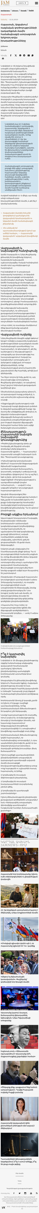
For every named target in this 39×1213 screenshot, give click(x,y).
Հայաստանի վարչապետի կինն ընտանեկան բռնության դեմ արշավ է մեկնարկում (18, 1125)
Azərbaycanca (5, 10)
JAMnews (4, 46)
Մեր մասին (20, 1173)
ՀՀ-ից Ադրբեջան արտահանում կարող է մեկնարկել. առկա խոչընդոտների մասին (19, 911)
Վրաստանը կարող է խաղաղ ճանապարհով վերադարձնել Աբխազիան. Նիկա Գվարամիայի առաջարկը (15, 1016)
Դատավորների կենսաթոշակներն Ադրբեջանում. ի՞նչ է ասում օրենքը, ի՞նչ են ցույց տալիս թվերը (18, 1161)
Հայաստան (6, 14)
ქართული (15, 10)
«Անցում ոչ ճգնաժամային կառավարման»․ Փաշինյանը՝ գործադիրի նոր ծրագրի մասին (15, 979)
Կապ (19, 1181)
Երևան (3, 50)
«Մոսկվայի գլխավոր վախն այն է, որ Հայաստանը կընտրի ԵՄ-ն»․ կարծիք (18, 944)
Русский (24, 10)
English (31, 10)
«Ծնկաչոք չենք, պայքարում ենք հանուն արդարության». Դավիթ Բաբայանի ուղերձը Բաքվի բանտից (19, 1089)
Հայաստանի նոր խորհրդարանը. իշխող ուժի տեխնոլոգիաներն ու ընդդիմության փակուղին (19, 876)
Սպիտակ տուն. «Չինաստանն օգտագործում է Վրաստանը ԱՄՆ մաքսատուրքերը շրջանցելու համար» (18, 1053)
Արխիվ (5, 19)
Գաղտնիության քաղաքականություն (19, 1188)
